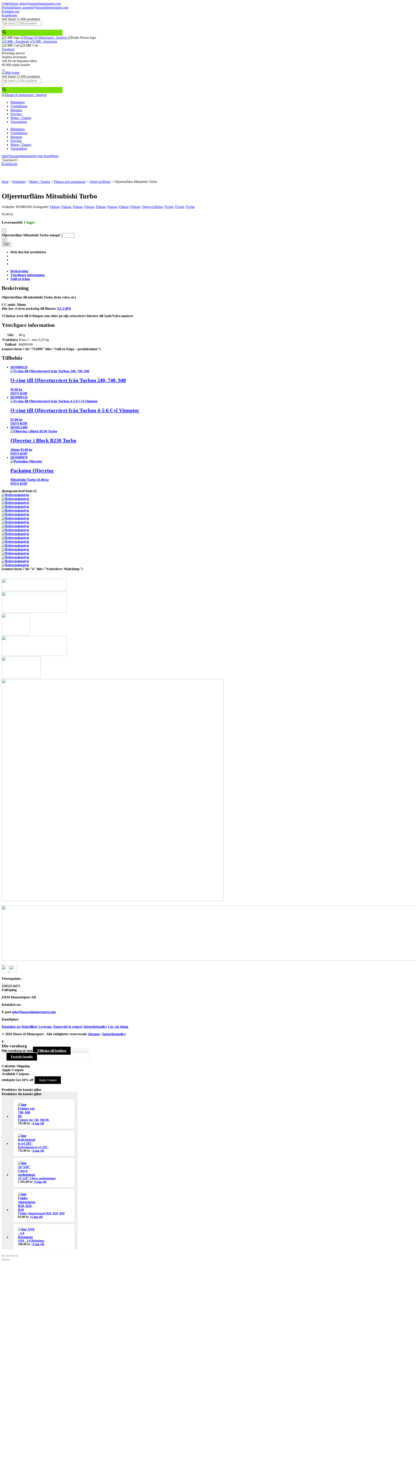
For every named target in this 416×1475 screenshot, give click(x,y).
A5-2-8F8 (64, 308)
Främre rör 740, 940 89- (34, 1120)
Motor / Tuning (20, 118)
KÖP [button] (23, 393)
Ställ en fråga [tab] (20, 279)
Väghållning (18, 106)
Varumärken (18, 122)
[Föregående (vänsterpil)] (3, 1259)
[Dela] (12, 1255)
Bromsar (16, 110)
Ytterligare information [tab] (27, 275)
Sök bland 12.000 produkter (21, 19)
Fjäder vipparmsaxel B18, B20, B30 (41, 1213)
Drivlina (16, 114)
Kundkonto (9, 15)
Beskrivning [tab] (19, 271)
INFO (15, 393)
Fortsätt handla (22, 1056)
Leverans (45, 1026)
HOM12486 (19, 427)
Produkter (19, 182)
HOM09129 (19, 367)
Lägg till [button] (37, 1123)
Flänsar (55, 207)
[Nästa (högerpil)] (8, 1259)
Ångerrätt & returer (68, 1026)
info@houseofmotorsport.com (34, 1012)
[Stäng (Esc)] (16, 1255)
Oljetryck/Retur (99, 182)
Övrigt (168, 207)
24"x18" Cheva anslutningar (37, 1178)
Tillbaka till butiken (51, 1051)
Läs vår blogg (118, 1026)
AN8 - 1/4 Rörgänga (31, 1240)
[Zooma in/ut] (3, 1255)
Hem (5, 182)
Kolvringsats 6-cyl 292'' (33, 1147)
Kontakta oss (11, 11)
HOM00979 (19, 457)
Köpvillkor (29, 1026)
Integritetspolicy (95, 1026)
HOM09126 (19, 397)
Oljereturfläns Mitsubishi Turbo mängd (31, 235)
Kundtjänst (51, 156)
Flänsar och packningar (70, 182)
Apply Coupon (48, 1080)
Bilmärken (17, 102)
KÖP (6, 244)
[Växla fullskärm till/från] (8, 1255)
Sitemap (94, 1034)
